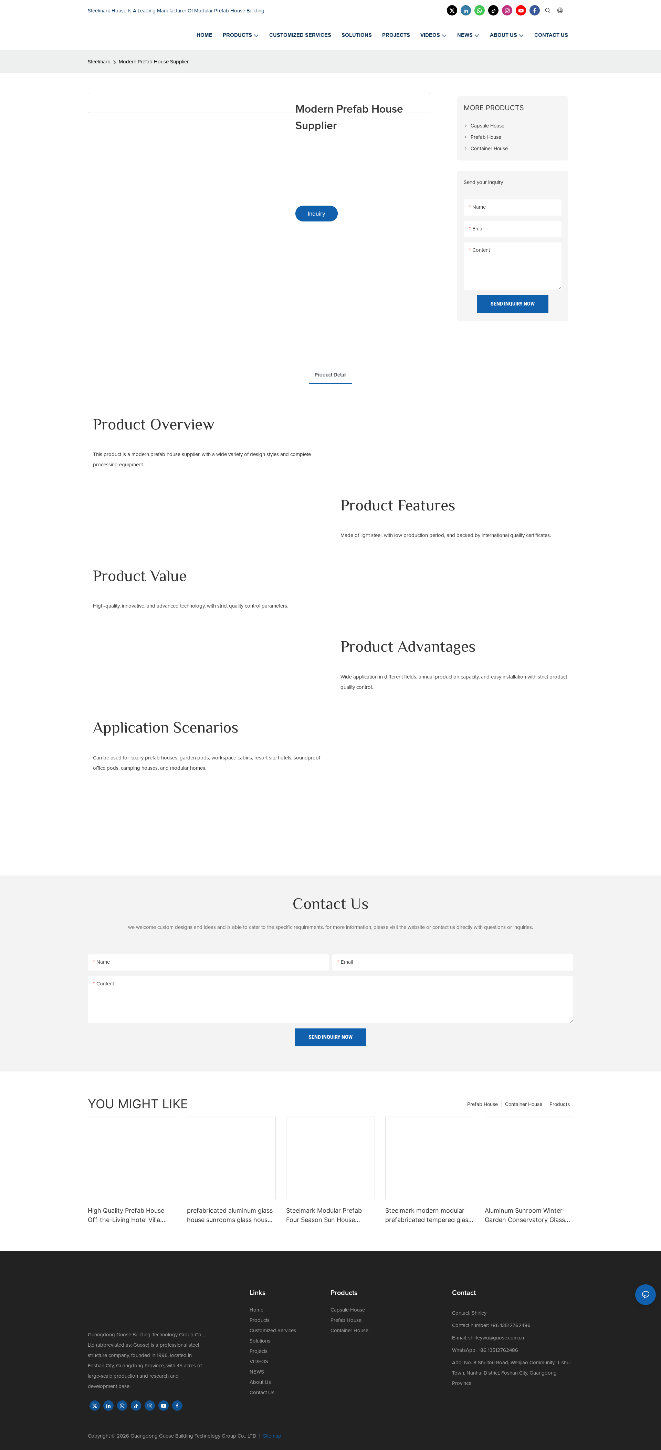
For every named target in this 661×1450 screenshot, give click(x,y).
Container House (523, 1104)
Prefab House (482, 1104)
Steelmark (99, 61)
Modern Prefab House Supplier (154, 61)
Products (559, 1104)
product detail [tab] (330, 374)
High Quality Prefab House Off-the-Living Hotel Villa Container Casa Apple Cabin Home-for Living (129, 1215)
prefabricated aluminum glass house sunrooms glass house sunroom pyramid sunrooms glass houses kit (230, 1215)
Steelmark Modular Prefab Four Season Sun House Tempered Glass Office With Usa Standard (327, 1215)
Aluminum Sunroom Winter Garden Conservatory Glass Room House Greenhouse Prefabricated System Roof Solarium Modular (525, 1215)
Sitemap (272, 1436)
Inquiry (316, 213)
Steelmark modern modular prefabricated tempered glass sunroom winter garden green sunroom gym (428, 1215)
